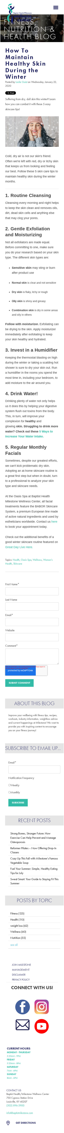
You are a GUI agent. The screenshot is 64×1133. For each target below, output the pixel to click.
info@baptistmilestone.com (19, 1113)
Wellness (37, 560)
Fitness (17, 913)
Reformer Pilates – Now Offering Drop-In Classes (33, 850)
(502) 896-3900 (15, 1105)
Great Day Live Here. (19, 547)
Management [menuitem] (21, 969)
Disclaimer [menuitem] (18, 974)
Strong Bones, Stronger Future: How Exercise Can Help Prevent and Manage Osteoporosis (33, 837)
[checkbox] (34, 788)
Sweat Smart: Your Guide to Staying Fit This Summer (34, 881)
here (54, 521)
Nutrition (18, 938)
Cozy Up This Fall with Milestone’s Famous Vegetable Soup (34, 860)
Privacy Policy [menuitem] (21, 979)
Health (16, 560)
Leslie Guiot (21, 82)
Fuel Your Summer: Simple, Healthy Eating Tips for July (33, 871)
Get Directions (26, 1123)
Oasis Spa (26, 560)
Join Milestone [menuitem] (21, 964)
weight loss (19, 926)
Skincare (17, 563)
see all (14, 945)
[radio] (34, 784)
